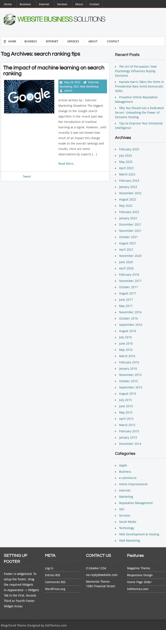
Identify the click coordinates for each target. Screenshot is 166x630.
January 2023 (128, 187)
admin (68, 90)
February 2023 (129, 180)
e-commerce (128, 478)
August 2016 (127, 331)
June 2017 (126, 299)
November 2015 (130, 375)
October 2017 (128, 287)
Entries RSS (52, 575)
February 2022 (129, 212)
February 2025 (129, 149)
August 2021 (127, 243)
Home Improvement (133, 484)
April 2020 (126, 268)
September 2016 (130, 324)
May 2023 (125, 162)
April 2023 (126, 168)
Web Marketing (89, 86)
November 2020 (130, 256)
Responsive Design (140, 575)
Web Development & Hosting (139, 534)
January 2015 (128, 437)
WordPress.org (55, 589)
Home (8, 4)
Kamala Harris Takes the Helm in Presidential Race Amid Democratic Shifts (139, 86)
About (79, 4)
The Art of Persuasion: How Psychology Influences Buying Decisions (135, 71)
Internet (44, 4)
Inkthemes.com (137, 589)
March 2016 (127, 356)
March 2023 (127, 174)
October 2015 (128, 381)
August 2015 (127, 393)
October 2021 (128, 237)
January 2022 (128, 218)
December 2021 (130, 224)
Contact (94, 4)
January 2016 (128, 368)
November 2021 (130, 230)
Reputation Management (136, 503)
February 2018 (129, 274)
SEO (75, 86)
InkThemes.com (56, 625)
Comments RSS (55, 582)
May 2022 (125, 205)
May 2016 (125, 350)
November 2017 (130, 281)
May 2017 (125, 306)
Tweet (27, 176)
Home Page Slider (139, 582)
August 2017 (127, 293)
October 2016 (128, 318)
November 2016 (130, 312)
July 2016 (125, 337)
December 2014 (130, 443)
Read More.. (66, 163)
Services (62, 4)
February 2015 (129, 431)
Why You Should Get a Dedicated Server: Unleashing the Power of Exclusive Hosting (139, 112)
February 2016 (129, 362)
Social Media (127, 521)
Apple (123, 465)
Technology (126, 528)
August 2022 (127, 199)
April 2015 (126, 418)
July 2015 (125, 400)
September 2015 (130, 387)
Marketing (65, 86)
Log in (49, 568)
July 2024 (125, 155)
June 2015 (126, 406)
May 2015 (125, 412)
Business (25, 4)
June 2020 (126, 262)
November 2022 (130, 193)
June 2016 (126, 343)
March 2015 (127, 425)
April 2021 (126, 249)
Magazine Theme (138, 568)
